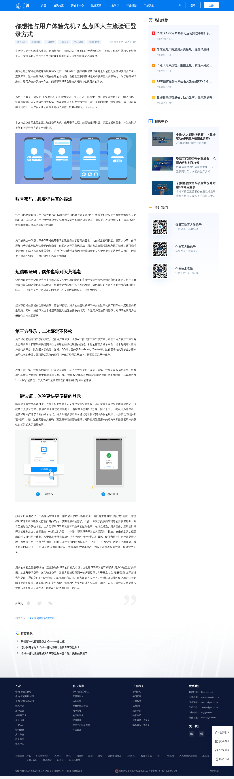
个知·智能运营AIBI (24, 701)
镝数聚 (170, 755)
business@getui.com (210, 697)
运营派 (60, 760)
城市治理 (77, 710)
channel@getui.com (209, 707)
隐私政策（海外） (141, 725)
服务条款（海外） (141, 720)
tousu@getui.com (208, 717)
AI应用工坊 (21, 715)
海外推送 (19, 720)
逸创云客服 (31, 760)
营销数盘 (19, 729)
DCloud (57, 755)
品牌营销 (77, 701)
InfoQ (68, 755)
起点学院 (47, 760)
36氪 (28, 755)
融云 (90, 755)
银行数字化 (78, 715)
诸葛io (80, 755)
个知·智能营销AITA (24, 696)
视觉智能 (19, 739)
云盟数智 (137, 701)
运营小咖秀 (74, 760)
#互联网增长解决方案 (42, 618)
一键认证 (19, 725)
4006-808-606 (207, 692)
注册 (211, 5)
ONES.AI (131, 755)
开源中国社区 (114, 755)
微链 (100, 755)
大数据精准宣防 (80, 706)
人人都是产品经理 (188, 755)
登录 (193, 5)
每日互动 (137, 696)
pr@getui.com (207, 712)
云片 (159, 755)
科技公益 (77, 729)
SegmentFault (42, 755)
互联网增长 (78, 696)
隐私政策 (137, 715)
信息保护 (137, 706)
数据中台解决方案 (81, 725)
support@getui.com (209, 702)
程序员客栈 (146, 755)
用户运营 (19, 710)
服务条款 (137, 710)
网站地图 (214, 770)
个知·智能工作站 (23, 691)
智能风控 (77, 720)
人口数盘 (19, 734)
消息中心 (19, 744)
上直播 (205, 755)
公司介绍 (137, 691)
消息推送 (19, 706)
